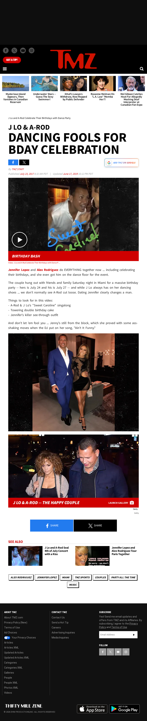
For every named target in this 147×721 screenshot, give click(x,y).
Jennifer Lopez (47, 577)
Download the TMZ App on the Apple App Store (92, 709)
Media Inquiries (60, 637)
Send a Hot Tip (60, 622)
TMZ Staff (18, 169)
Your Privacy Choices (23, 637)
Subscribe (133, 634)
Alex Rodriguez (21, 577)
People (8, 677)
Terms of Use (12, 627)
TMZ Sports (82, 577)
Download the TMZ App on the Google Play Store (124, 708)
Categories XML (13, 667)
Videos (8, 692)
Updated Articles (13, 652)
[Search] (142, 69)
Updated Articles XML (16, 657)
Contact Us (58, 617)
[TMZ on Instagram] (31, 50)
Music (73, 584)
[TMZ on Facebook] (6, 50)
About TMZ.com (13, 617)
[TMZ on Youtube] (23, 50)
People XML (11, 682)
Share (54, 525)
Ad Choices (10, 632)
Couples (100, 577)
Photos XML (11, 687)
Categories (10, 662)
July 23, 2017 (27, 173)
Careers (56, 627)
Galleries (9, 672)
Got (12, 60)
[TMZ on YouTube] (118, 651)
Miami (65, 577)
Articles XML (11, 647)
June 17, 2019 (70, 173)
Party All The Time (123, 577)
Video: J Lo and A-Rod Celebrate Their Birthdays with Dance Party (34, 262)
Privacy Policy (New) (15, 622)
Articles (8, 642)
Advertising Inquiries (63, 632)
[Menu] (5, 69)
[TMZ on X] (14, 50)
